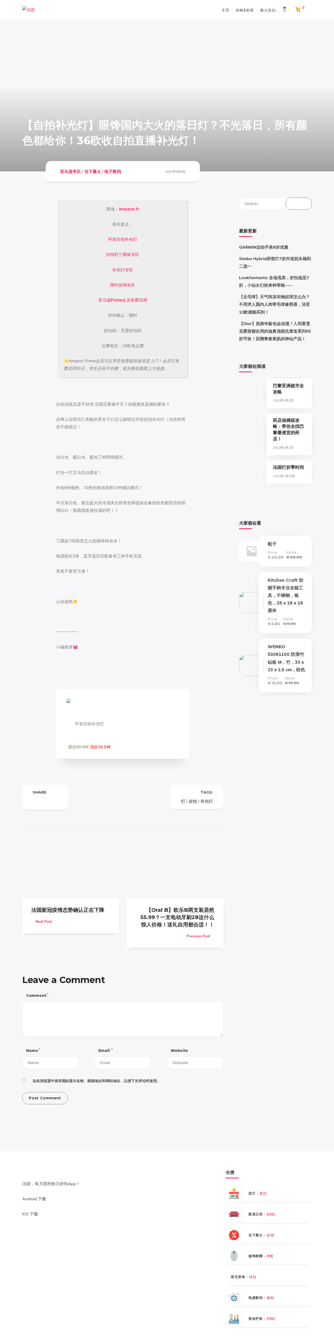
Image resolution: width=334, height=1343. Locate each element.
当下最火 (92, 171)
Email (105, 1050)
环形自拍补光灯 (122, 239)
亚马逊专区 (70, 171)
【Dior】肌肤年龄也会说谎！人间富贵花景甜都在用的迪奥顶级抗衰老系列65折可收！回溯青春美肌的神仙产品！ (275, 331)
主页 (225, 10)
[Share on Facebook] (35, 801)
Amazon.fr (129, 209)
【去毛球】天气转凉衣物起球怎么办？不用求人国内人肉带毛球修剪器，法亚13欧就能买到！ (274, 304)
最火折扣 (268, 10)
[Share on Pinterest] (55, 801)
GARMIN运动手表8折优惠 (263, 247)
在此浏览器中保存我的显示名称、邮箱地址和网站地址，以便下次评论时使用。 (96, 1080)
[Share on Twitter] (45, 801)
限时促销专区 (122, 285)
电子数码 (112, 171)
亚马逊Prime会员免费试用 (122, 300)
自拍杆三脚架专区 (122, 254)
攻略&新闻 (245, 10)
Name (32, 1050)
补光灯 (206, 801)
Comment (37, 995)
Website (179, 1050)
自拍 (193, 801)
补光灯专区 (122, 269)
